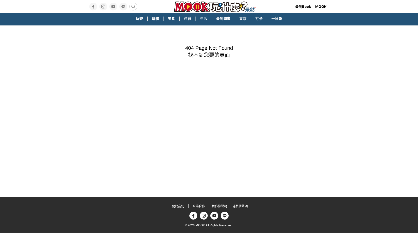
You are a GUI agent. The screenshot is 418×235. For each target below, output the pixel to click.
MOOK (321, 6)
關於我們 (178, 206)
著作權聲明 (219, 206)
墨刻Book (303, 6)
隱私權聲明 (240, 206)
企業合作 (199, 206)
